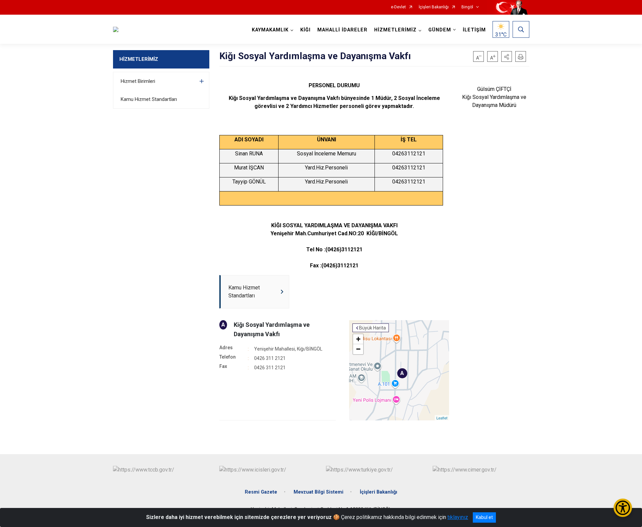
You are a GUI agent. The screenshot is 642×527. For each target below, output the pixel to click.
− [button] (358, 349)
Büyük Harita (372, 328)
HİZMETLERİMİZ (138, 59)
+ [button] (358, 339)
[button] (506, 56)
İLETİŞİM (474, 30)
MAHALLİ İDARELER (342, 30)
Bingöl (467, 7)
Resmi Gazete (261, 492)
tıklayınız (457, 517)
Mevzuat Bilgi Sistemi (318, 492)
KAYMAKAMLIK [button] (270, 30)
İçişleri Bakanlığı (434, 7)
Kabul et (484, 517)
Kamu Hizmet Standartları (149, 99)
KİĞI (305, 30)
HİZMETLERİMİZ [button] (395, 30)
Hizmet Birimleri (138, 81)
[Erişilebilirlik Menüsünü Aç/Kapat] (623, 508)
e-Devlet (398, 7)
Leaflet (441, 417)
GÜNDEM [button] (439, 30)
